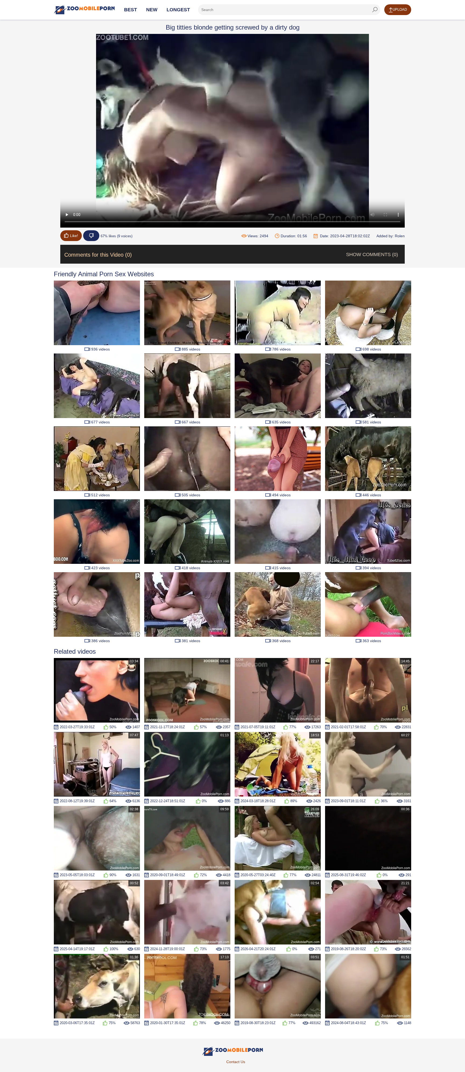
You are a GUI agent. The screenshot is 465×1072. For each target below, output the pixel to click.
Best (130, 9)
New (151, 9)
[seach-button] (374, 9)
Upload (400, 10)
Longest (178, 9)
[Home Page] (84, 9)
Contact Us (235, 1062)
